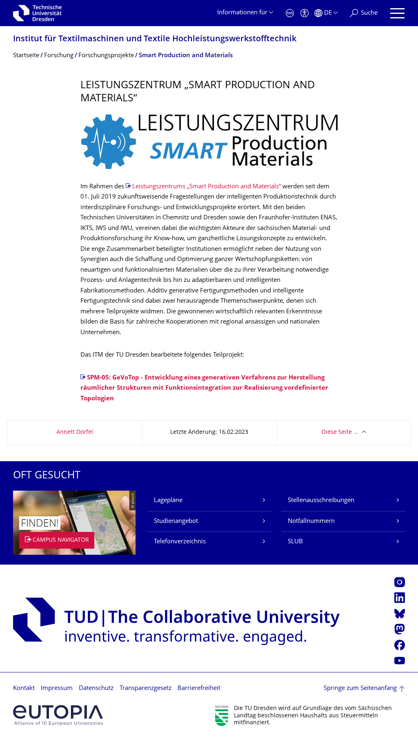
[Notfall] (289, 13)
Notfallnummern (311, 521)
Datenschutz (96, 688)
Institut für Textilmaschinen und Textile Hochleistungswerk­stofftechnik (154, 39)
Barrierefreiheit (199, 688)
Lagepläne (168, 501)
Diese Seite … (340, 432)
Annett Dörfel (74, 432)
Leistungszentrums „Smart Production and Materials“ (206, 187)
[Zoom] (209, 142)
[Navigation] (397, 13)
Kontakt (24, 688)
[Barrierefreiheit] (304, 13)
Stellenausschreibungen (321, 501)
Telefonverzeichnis (180, 542)
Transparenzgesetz (145, 688)
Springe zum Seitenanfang (360, 688)
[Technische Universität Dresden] (37, 13)
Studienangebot (176, 521)
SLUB (295, 542)
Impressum (57, 688)
